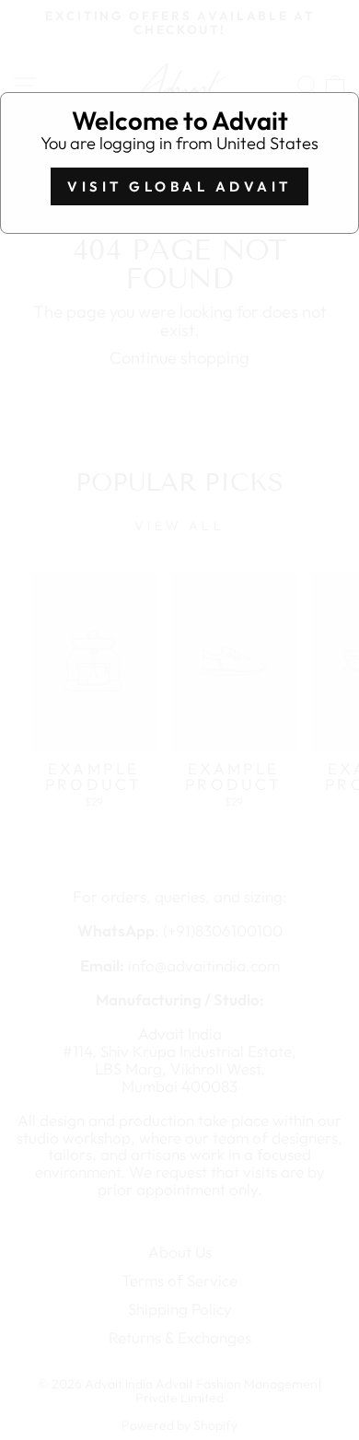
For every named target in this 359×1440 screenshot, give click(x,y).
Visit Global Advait (179, 186)
